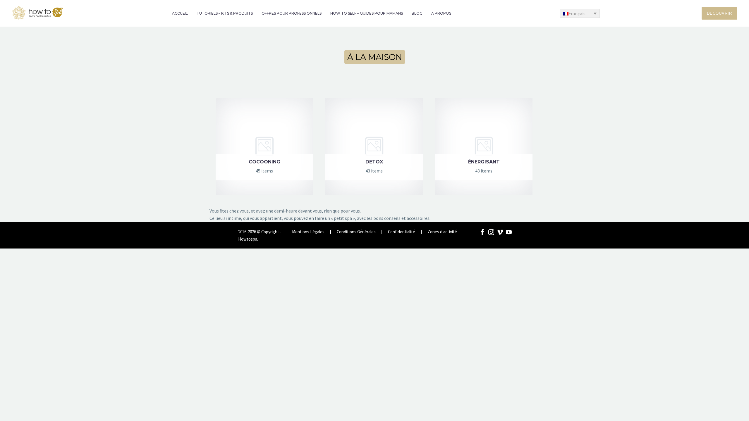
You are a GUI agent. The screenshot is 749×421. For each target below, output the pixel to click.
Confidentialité (401, 232)
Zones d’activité (442, 232)
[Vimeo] (500, 232)
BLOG (417, 13)
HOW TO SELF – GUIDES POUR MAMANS (366, 13)
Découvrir (719, 13)
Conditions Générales (356, 232)
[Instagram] (491, 232)
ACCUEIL (180, 13)
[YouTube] (509, 232)
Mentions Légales (308, 232)
